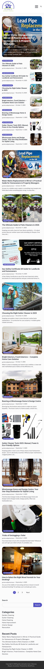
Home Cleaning (7, 110)
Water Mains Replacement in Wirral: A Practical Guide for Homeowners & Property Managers (19, 39)
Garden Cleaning (8, 615)
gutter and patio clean (24, 664)
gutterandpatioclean (10, 47)
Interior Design (7, 97)
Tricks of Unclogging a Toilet (13, 535)
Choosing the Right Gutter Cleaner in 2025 (19, 313)
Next (28, 592)
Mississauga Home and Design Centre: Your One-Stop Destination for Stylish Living (14, 139)
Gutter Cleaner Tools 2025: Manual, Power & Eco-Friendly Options (15, 126)
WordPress (31, 666)
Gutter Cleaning (7, 60)
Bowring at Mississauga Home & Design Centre (21, 401)
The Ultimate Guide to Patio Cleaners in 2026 (12, 65)
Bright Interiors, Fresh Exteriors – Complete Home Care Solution (14, 101)
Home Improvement (8, 73)
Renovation (7, 31)
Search (5, 600)
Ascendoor (16, 666)
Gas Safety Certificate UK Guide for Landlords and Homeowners (15, 77)
